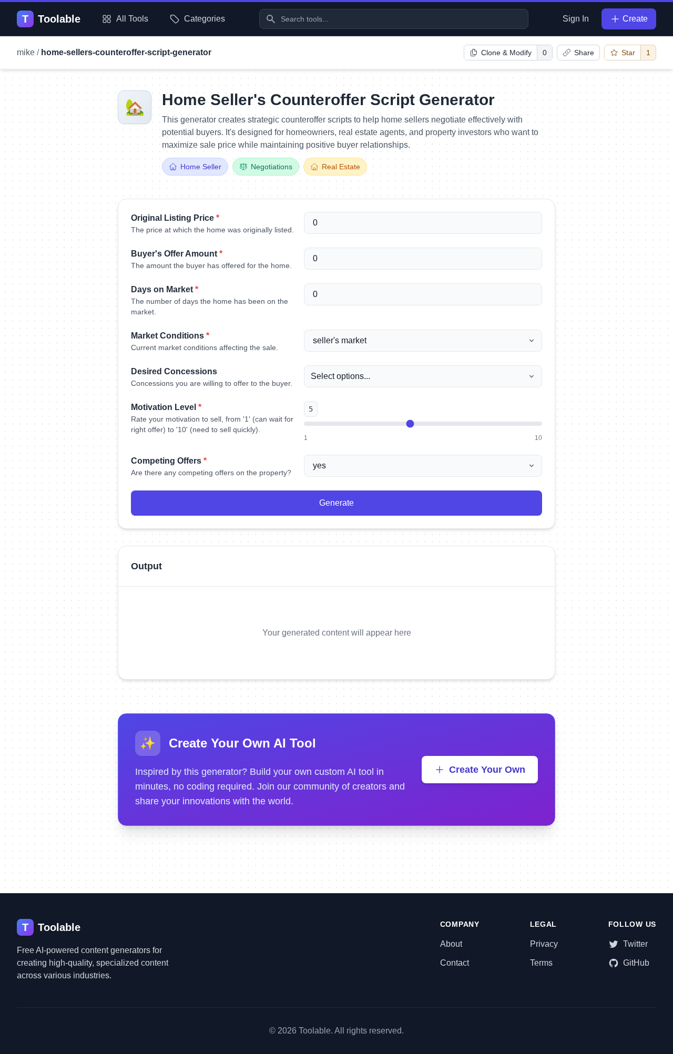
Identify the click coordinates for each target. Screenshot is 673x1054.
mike (26, 52)
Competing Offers (169, 460)
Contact (454, 962)
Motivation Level (166, 407)
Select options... (340, 376)
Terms (541, 962)
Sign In (576, 18)
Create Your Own (487, 769)
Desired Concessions (174, 371)
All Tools (132, 18)
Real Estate (341, 166)
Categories (204, 18)
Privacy (544, 943)
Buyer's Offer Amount (176, 253)
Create (635, 18)
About (451, 943)
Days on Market (164, 289)
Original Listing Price (175, 217)
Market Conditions (170, 335)
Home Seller (200, 166)
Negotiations (271, 166)
